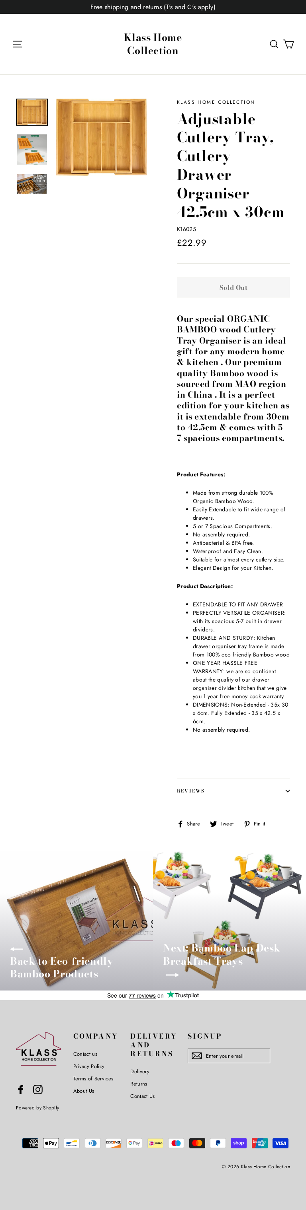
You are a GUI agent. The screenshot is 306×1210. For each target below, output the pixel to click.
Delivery (139, 1071)
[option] (101, 137)
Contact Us (142, 1096)
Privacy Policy (89, 1066)
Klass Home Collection (153, 44)
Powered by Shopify (37, 1107)
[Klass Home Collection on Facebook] (21, 1089)
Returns (138, 1084)
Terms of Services (93, 1078)
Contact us (85, 1054)
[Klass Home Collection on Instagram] (38, 1089)
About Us (83, 1091)
